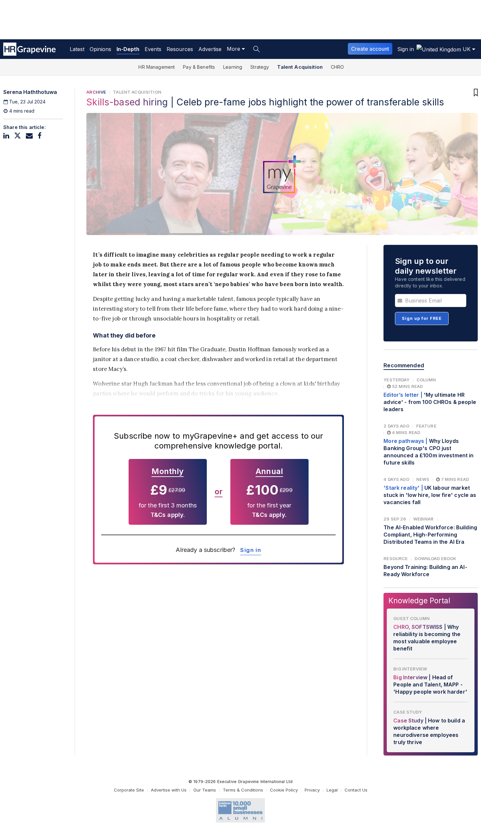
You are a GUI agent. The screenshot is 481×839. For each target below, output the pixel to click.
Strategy (259, 67)
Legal (332, 790)
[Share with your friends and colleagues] (29, 135)
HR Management (156, 67)
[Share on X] (17, 135)
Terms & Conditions (243, 790)
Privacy (312, 790)
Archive (96, 92)
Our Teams (204, 790)
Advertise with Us (169, 790)
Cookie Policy (284, 790)
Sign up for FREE (422, 318)
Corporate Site (129, 790)
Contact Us (356, 790)
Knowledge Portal (419, 600)
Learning (232, 67)
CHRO (337, 67)
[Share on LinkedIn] (6, 135)
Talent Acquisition (300, 67)
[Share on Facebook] (40, 135)
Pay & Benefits (199, 67)
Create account (370, 49)
